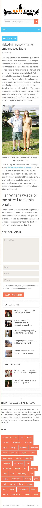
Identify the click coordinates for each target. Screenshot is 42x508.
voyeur (36, 494)
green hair (28, 458)
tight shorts (16, 494)
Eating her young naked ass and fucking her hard (25, 341)
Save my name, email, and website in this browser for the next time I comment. (20, 287)
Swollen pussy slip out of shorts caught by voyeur (24, 352)
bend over (28, 442)
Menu (5, 29)
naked (5, 474)
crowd (5, 453)
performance (16, 479)
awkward (6, 442)
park (31, 474)
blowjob (13, 448)
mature (17, 468)
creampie (23, 448)
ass (22, 437)
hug (28, 463)
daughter (24, 453)
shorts (21, 484)
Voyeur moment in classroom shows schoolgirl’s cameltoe (23, 322)
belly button (17, 442)
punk (4, 484)
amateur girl (7, 437)
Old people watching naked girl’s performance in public (25, 371)
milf (25, 468)
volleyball (27, 494)
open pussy (22, 474)
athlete (29, 437)
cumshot (14, 453)
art (16, 437)
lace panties (7, 468)
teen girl (5, 494)
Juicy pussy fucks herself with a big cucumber (24, 311)
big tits (5, 448)
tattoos (33, 489)
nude (12, 474)
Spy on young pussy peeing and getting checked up (25, 331)
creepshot (34, 448)
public (36, 479)
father (33, 453)
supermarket (22, 489)
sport (4, 489)
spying (12, 489)
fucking (18, 458)
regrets (12, 484)
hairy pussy (7, 463)
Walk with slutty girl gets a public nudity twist (25, 381)
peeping (5, 479)
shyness (30, 484)
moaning (33, 468)
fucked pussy (7, 458)
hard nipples (18, 463)
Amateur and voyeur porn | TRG (14, 505)
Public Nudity (10, 38)
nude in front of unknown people (18, 168)
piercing (28, 479)
